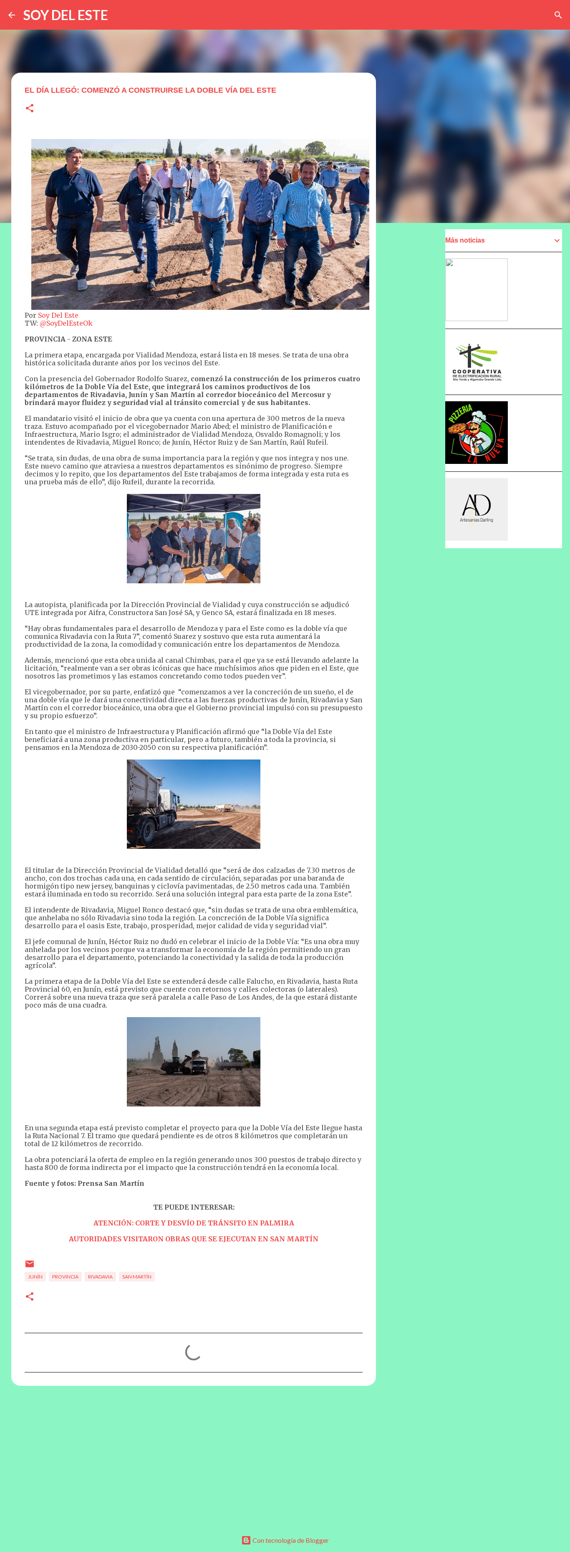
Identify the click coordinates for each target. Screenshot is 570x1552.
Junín (35, 1277)
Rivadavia (100, 1277)
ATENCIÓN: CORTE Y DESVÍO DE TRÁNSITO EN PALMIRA (193, 1223)
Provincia (65, 1277)
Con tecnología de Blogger (290, 1540)
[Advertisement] (193, 1456)
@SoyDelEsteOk (66, 323)
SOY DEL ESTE (65, 15)
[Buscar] (558, 15)
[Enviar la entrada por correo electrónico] (30, 1267)
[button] (30, 108)
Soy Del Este (57, 315)
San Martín (136, 1277)
